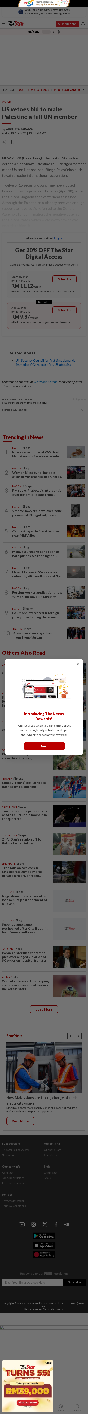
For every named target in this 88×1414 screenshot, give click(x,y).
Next (44, 746)
